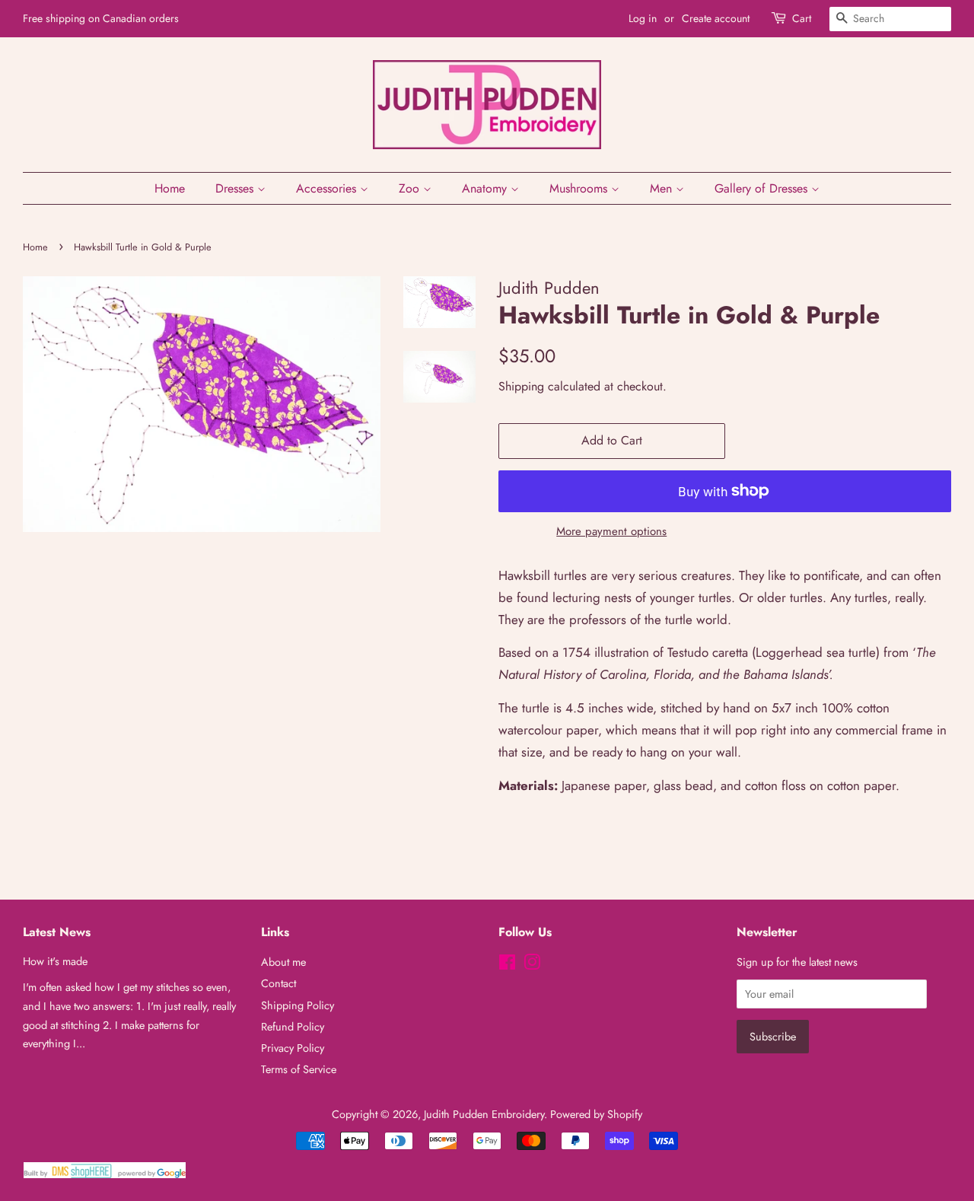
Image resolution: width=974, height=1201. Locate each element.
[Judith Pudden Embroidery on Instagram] (532, 965)
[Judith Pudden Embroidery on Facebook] (507, 965)
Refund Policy (292, 1026)
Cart (801, 18)
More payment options (611, 531)
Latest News (57, 932)
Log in (643, 18)
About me (283, 962)
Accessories (328, 188)
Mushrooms (580, 188)
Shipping (521, 386)
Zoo (411, 188)
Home (169, 188)
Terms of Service (298, 1069)
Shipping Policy (297, 1005)
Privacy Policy (292, 1048)
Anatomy (486, 188)
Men (663, 188)
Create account (716, 18)
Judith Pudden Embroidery (484, 1114)
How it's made (55, 961)
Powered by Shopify (596, 1114)
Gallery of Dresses (763, 188)
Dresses (236, 188)
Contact (278, 983)
